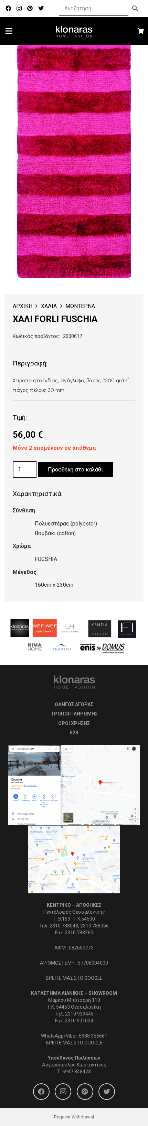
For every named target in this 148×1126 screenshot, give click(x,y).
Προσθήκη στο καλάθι (75, 469)
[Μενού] (9, 31)
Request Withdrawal (74, 1116)
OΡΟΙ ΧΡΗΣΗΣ (74, 723)
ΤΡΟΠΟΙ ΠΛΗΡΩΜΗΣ (74, 713)
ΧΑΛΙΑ (49, 306)
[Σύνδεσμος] (74, 31)
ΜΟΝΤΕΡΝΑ (80, 306)
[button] (120, 56)
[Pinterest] (30, 8)
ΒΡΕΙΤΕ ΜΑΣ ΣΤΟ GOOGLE (74, 978)
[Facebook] (8, 8)
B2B (74, 732)
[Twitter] (41, 8)
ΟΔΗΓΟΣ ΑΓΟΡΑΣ (74, 704)
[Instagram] (19, 9)
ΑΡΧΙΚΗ (22, 306)
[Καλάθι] (141, 31)
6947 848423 (76, 1071)
